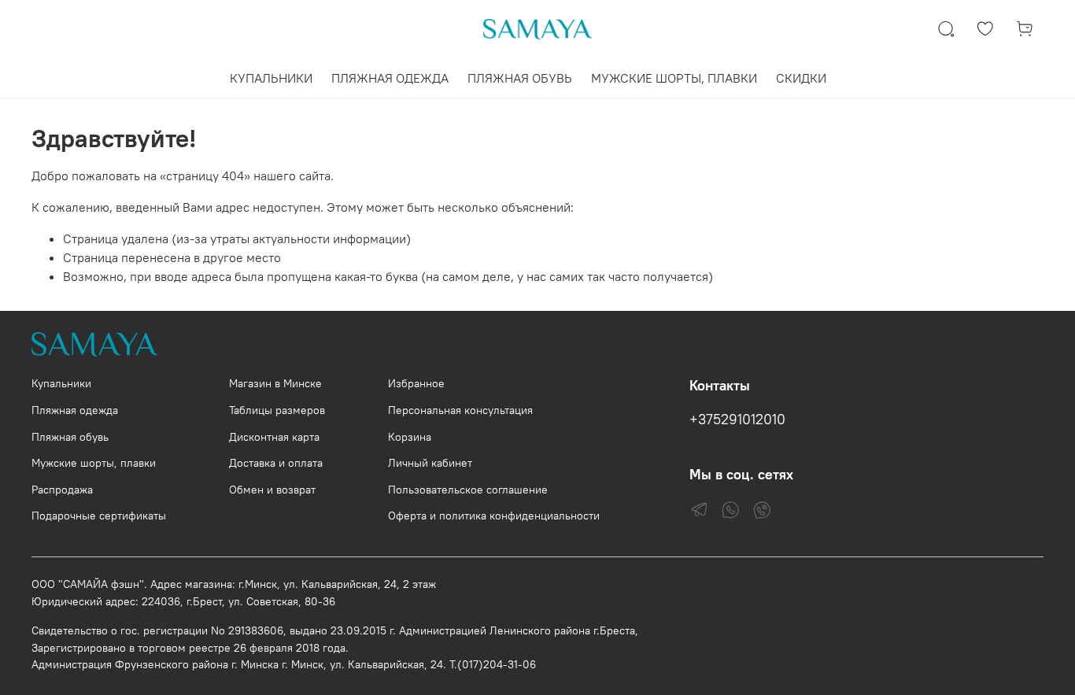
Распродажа (62, 489)
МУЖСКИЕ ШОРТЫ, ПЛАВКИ (674, 78)
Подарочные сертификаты (98, 515)
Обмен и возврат (272, 489)
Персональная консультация (460, 410)
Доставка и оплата (276, 463)
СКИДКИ (801, 78)
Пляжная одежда (74, 410)
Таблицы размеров (277, 410)
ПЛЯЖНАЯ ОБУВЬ (519, 78)
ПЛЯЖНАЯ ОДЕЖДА (390, 78)
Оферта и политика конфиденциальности (494, 515)
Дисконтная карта (274, 437)
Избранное (416, 383)
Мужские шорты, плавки (93, 463)
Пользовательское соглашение (468, 489)
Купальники (61, 383)
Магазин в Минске (275, 383)
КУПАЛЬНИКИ (271, 78)
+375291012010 (737, 419)
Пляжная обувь (70, 437)
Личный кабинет (430, 463)
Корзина (409, 437)
